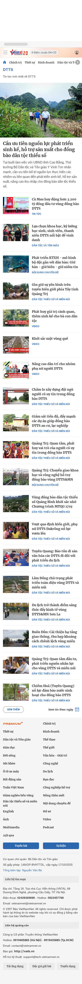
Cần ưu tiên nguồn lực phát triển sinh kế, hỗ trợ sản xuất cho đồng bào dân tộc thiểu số (39, 149)
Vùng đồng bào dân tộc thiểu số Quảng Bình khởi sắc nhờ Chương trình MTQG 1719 (55, 501)
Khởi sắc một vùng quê (50, 339)
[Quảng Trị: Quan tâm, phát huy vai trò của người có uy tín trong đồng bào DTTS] (16, 449)
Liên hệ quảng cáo (17, 925)
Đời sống (9, 755)
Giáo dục (9, 747)
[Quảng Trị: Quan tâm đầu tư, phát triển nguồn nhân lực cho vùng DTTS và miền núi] (16, 665)
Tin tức (36, 214)
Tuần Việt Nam (13, 787)
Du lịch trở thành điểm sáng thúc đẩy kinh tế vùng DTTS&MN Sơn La (54, 609)
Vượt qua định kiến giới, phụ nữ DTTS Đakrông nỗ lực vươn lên (54, 528)
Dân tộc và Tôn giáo (45, 245)
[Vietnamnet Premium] (13, 725)
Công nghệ (50, 763)
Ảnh (6, 819)
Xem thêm (13, 709)
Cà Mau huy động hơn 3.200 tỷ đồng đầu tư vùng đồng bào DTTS (55, 203)
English (8, 811)
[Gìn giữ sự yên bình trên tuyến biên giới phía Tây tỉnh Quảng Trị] (16, 291)
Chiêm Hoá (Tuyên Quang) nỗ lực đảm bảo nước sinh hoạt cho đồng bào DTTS (53, 690)
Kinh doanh (46, 62)
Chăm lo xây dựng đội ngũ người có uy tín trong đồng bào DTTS (53, 394)
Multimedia (11, 827)
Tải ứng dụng (15, 966)
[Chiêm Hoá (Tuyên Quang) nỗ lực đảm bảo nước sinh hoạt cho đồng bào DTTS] (16, 692)
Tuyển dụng (67, 966)
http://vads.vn (24, 951)
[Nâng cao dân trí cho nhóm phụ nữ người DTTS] (16, 370)
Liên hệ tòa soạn (15, 879)
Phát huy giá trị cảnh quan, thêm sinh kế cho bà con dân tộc (54, 316)
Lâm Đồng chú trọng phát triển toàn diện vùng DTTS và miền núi (55, 582)
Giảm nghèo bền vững (18, 795)
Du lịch (48, 771)
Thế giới (49, 747)
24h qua (8, 835)
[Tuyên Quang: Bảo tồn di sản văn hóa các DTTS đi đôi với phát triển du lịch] (16, 557)
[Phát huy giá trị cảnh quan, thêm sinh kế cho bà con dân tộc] (16, 318)
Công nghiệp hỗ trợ (56, 787)
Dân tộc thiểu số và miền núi (51, 299)
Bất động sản (12, 779)
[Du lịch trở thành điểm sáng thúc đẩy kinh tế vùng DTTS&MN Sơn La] (16, 611)
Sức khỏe (9, 763)
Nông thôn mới (53, 795)
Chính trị (15, 62)
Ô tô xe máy (11, 771)
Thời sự (30, 62)
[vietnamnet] (19, 54)
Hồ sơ (47, 811)
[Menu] (5, 52)
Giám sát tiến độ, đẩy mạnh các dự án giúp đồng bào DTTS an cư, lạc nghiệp (54, 421)
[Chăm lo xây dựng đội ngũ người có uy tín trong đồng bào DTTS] (16, 395)
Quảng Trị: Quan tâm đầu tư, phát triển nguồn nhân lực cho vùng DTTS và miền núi (54, 663)
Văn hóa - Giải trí (55, 755)
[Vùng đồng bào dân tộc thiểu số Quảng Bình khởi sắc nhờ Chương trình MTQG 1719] (16, 503)
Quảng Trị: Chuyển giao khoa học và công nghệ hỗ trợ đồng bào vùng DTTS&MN (55, 474)
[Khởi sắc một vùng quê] (16, 344)
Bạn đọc (48, 779)
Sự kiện (61, 845)
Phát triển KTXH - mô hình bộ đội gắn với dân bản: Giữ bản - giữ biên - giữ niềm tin (55, 262)
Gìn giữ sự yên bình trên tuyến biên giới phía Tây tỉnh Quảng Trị (55, 289)
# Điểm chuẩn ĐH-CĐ (44, 52)
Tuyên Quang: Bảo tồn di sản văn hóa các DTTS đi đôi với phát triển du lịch (54, 555)
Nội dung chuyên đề (45, 272)
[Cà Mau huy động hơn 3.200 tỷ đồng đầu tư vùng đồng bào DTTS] (16, 205)
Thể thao (49, 739)
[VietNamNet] (4, 62)
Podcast (48, 827)
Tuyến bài (21, 845)
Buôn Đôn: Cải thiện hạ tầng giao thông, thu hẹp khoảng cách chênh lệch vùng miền (54, 636)
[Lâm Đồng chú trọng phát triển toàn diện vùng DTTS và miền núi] (16, 584)
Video (35, 326)
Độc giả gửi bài (41, 966)
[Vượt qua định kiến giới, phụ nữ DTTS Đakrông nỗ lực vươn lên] (16, 530)
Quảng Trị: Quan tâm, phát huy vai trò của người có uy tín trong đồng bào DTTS (53, 447)
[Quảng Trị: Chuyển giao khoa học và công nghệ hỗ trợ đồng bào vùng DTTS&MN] (16, 476)
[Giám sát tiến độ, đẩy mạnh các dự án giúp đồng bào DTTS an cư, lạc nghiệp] (16, 422)
